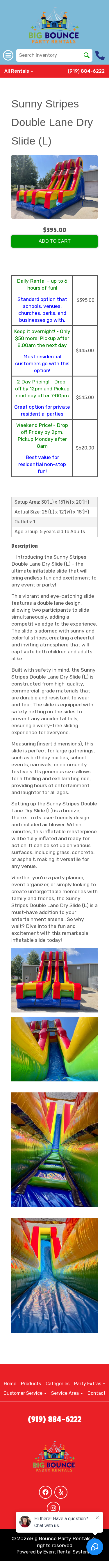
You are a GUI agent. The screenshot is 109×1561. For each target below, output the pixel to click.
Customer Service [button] (23, 1393)
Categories (57, 1383)
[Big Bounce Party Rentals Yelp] (60, 1492)
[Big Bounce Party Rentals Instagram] (53, 1508)
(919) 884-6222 (86, 71)
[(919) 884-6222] (100, 55)
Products (31, 1383)
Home (10, 1383)
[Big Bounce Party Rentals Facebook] (45, 1492)
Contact (96, 1393)
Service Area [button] (65, 1393)
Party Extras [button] (88, 1383)
